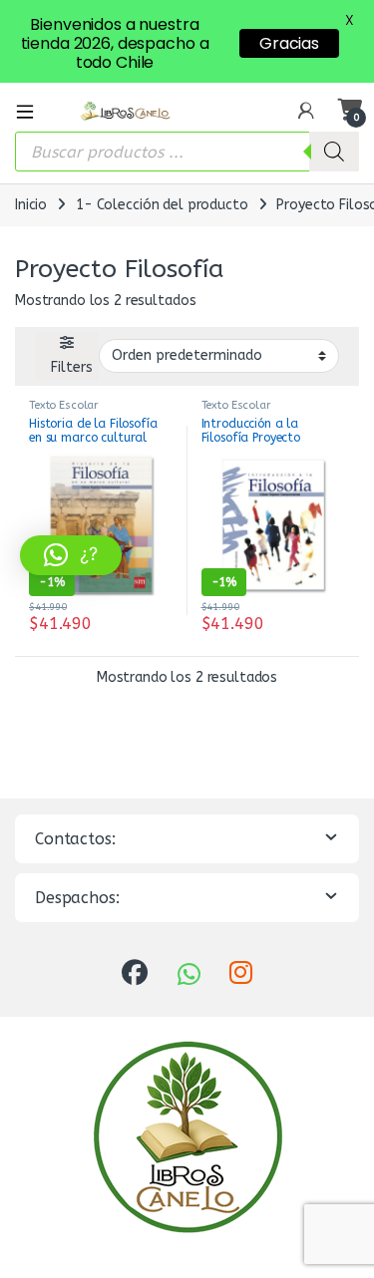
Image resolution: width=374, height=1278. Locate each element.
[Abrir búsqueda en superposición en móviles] (187, 151)
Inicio (31, 204)
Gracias (289, 43)
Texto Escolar (63, 405)
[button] (71, 555)
